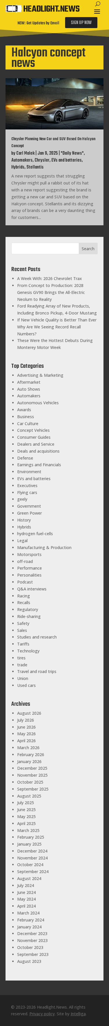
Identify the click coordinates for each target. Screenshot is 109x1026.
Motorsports (29, 554)
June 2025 (26, 809)
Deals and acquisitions (38, 451)
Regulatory (27, 609)
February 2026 (30, 754)
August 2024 (29, 878)
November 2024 (32, 858)
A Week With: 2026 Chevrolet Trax (49, 278)
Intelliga (78, 1013)
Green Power (29, 513)
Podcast (25, 582)
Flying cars (27, 492)
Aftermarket (28, 382)
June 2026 (26, 727)
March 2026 (28, 747)
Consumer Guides (34, 437)
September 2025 (33, 789)
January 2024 (29, 927)
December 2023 (32, 933)
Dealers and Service (35, 444)
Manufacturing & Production (44, 547)
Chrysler (42, 160)
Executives (27, 485)
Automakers (22, 160)
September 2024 (33, 871)
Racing (23, 596)
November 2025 (32, 775)
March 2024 (28, 913)
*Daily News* (72, 153)
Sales (22, 630)
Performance (29, 568)
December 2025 (32, 768)
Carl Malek (25, 153)
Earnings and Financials (39, 464)
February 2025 (30, 837)
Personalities (29, 575)
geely (22, 499)
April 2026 (26, 740)
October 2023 (30, 947)
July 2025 (25, 802)
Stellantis (35, 167)
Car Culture (27, 423)
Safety (23, 623)
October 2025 (30, 782)
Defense (25, 458)
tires (21, 658)
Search (88, 248)
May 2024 (26, 899)
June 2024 (26, 892)
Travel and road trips (36, 671)
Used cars (26, 685)
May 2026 (26, 733)
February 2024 (30, 920)
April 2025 (26, 823)
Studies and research (37, 637)
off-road (25, 561)
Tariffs (23, 644)
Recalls (23, 602)
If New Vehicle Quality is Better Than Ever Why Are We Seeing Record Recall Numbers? (57, 326)
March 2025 (28, 830)
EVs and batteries (66, 160)
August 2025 (29, 796)
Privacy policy (42, 1013)
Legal (22, 540)
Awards (24, 409)
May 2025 (26, 816)
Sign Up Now (81, 23)
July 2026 (25, 720)
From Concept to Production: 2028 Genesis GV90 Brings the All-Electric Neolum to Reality (51, 292)
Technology (28, 651)
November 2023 (32, 940)
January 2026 (29, 761)
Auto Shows (28, 389)
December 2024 (32, 851)
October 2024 (30, 864)
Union (22, 678)
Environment (29, 471)
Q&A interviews (32, 589)
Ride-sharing (29, 616)
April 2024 (26, 906)
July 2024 (25, 885)
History (24, 520)
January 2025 (29, 844)
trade (22, 664)
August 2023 (29, 961)
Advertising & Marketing (40, 375)
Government (29, 506)
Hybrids (17, 167)
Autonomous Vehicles (38, 402)
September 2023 (33, 954)
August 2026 (29, 713)
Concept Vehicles (33, 430)
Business (25, 416)
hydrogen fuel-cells (35, 533)
